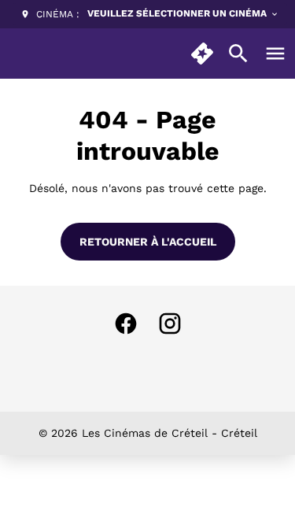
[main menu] (275, 53)
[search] (238, 53)
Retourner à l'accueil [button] (147, 241)
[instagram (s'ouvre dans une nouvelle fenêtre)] (170, 323)
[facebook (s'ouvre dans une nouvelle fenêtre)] (125, 323)
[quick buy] (202, 54)
